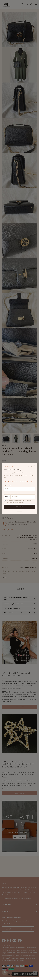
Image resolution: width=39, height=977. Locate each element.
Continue (19, 506)
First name (7, 485)
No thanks (19, 511)
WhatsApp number (9, 493)
